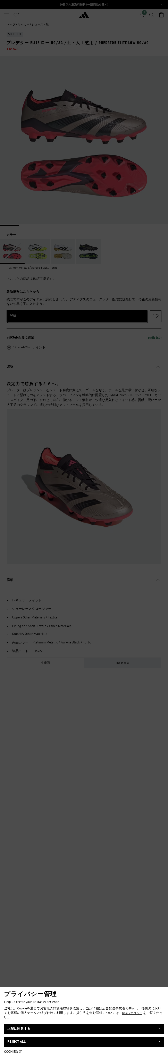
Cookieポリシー (132, 1013)
